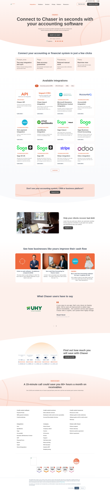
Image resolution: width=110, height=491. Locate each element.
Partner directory (74, 428)
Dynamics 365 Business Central (24, 435)
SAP (18, 437)
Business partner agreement (77, 431)
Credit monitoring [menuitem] (21, 417)
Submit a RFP (46, 447)
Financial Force (20, 440)
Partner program (74, 426)
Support (45, 437)
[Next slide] (56, 326)
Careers (45, 431)
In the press (46, 433)
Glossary (72, 419)
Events (45, 435)
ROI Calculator (46, 444)
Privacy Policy (62, 482)
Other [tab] (72, 85)
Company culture (47, 428)
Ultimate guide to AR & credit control (78, 417)
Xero (18, 426)
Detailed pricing (47, 449)
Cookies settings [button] (71, 488)
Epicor (18, 442)
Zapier (18, 444)
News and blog (46, 442)
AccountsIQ (20, 433)
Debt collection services (49, 412)
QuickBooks (20, 428)
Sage (18, 431)
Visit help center (47, 440)
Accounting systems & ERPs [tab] (46, 85)
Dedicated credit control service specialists (53, 415)
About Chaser (46, 426)
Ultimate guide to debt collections (78, 415)
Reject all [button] (82, 488)
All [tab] (36, 85)
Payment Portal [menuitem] (20, 412)
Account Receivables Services (50, 417)
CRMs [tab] (67, 85)
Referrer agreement (74, 433)
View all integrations (21, 447)
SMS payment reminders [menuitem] (23, 415)
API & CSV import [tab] (59, 85)
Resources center (74, 412)
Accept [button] (77, 488)
